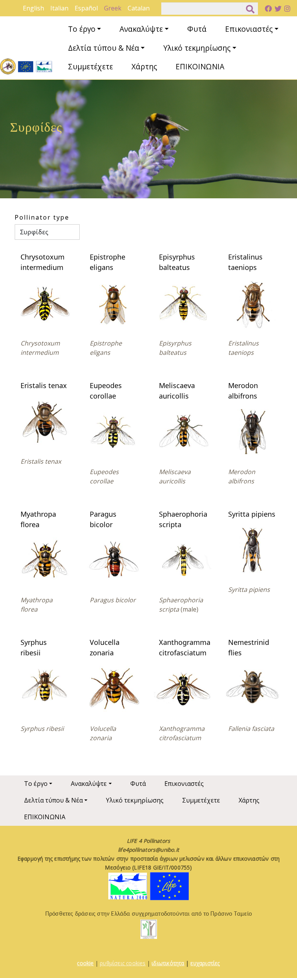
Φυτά (197, 29)
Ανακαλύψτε (141, 29)
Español (86, 8)
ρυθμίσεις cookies (122, 963)
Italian (59, 8)
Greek (112, 8)
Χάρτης (144, 66)
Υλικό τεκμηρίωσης (196, 48)
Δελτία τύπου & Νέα (103, 48)
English (33, 8)
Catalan (139, 8)
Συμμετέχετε (90, 66)
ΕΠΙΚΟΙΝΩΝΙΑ (200, 66)
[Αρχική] (26, 66)
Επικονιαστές (249, 29)
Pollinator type (42, 217)
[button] (45, 302)
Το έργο (82, 29)
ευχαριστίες (205, 963)
